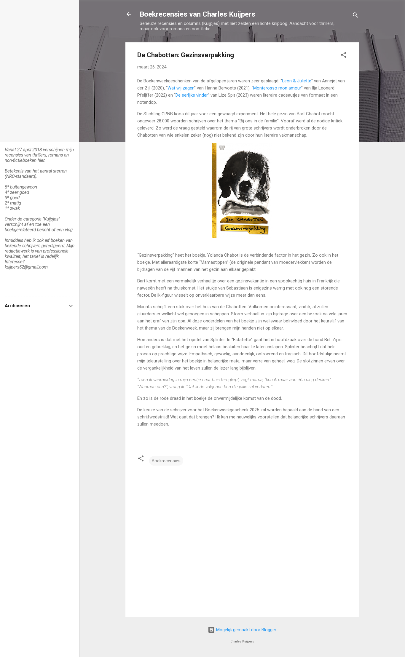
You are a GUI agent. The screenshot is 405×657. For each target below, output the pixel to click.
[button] (343, 55)
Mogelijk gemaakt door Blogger (245, 629)
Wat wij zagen (181, 88)
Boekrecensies (166, 460)
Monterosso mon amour (277, 88)
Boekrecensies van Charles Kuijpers (197, 14)
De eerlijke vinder (192, 95)
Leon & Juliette (296, 81)
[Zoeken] (355, 16)
